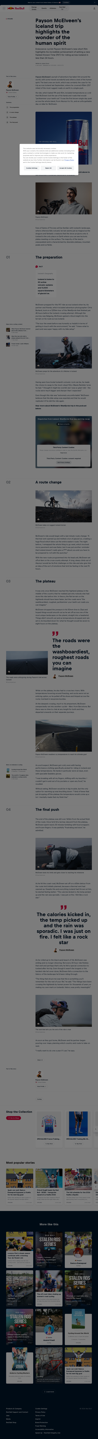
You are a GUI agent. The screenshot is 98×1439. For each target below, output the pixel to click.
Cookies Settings (31, 168)
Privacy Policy (69, 160)
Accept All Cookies (66, 168)
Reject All (48, 168)
